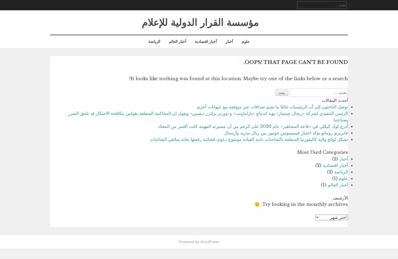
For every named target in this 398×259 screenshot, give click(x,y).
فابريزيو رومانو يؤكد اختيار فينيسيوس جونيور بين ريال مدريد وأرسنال (286, 132)
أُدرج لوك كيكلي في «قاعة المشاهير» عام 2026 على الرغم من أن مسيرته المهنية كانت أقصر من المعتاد (253, 126)
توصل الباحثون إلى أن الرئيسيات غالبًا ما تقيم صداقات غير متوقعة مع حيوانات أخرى (272, 106)
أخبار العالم (177, 41)
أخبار (229, 41)
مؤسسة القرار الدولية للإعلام (200, 22)
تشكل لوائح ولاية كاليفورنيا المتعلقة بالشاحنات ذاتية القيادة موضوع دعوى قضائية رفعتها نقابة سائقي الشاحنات (249, 139)
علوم (246, 41)
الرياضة (154, 41)
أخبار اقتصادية (206, 41)
